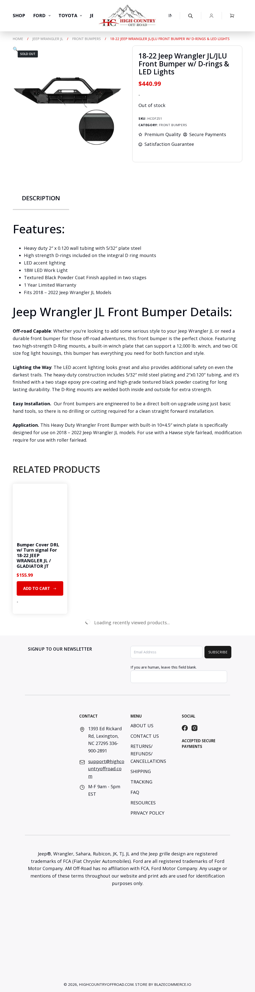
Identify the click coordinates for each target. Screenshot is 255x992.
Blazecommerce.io (172, 984)
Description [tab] (41, 198)
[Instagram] (194, 728)
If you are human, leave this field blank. (163, 667)
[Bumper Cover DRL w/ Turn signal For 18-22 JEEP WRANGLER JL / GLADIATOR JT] (40, 511)
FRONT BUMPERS (173, 125)
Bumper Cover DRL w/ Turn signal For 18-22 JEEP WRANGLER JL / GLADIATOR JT (38, 555)
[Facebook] (185, 728)
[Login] (211, 15)
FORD (39, 15)
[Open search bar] (190, 16)
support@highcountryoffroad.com (106, 768)
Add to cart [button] (36, 588)
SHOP (19, 15)
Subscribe (217, 652)
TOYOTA (68, 15)
